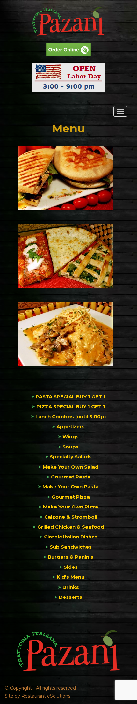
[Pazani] (68, 21)
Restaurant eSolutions (45, 696)
